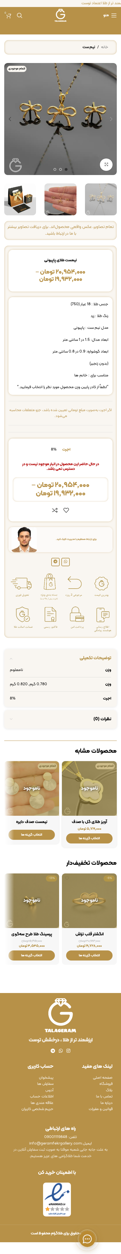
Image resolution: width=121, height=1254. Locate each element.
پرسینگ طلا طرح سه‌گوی (31, 934)
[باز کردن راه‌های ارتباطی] (87, 1239)
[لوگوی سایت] (60, 15)
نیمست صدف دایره (31, 822)
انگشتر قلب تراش (89, 934)
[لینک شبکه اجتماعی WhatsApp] (65, 562)
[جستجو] (19, 15)
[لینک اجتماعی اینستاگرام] (68, 1051)
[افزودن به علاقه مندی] (66, 510)
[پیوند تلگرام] (55, 562)
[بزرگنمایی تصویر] (106, 165)
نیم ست (88, 47)
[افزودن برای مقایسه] (55, 510)
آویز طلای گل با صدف (89, 822)
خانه (104, 47)
